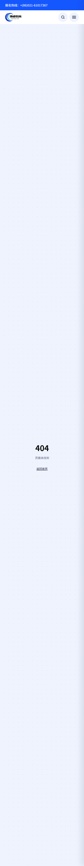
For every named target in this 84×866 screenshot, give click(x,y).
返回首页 (42, 469)
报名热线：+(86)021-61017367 (26, 5)
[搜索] (63, 17)
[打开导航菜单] (74, 17)
